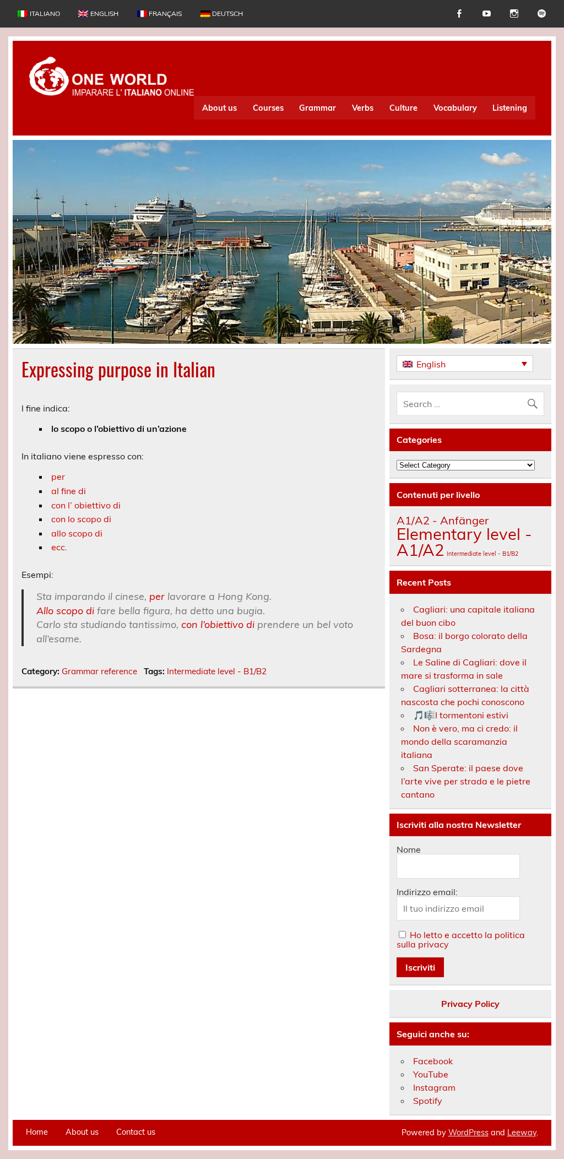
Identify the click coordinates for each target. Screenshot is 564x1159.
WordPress (468, 1133)
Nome (409, 849)
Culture (403, 108)
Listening (509, 108)
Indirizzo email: (427, 891)
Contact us (135, 1132)
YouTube (430, 1074)
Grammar (317, 108)
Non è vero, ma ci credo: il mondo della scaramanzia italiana (459, 741)
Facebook (433, 1060)
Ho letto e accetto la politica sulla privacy (461, 939)
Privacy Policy (470, 1003)
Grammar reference (99, 671)
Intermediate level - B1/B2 (217, 671)
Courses (268, 108)
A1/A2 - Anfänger (443, 520)
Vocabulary (455, 108)
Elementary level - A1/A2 (464, 542)
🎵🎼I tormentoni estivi (460, 715)
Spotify (427, 1100)
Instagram (434, 1087)
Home (37, 1132)
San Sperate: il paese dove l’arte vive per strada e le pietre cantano (465, 781)
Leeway (521, 1133)
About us (219, 108)
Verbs (362, 108)
